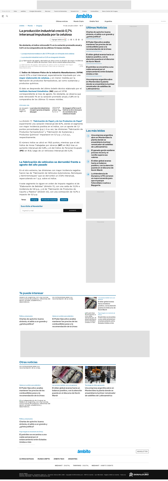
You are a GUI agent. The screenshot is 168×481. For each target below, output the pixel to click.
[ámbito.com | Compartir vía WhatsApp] (68, 39)
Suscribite (72, 210)
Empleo (84, 11)
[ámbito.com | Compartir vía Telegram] (79, 39)
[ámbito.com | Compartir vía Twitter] (73, 39)
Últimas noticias (62, 21)
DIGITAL (62, 465)
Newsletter (163, 21)
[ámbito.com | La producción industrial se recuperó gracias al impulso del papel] (23, 109)
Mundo (30, 26)
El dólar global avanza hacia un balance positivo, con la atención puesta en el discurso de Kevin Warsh (100, 58)
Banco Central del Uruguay (110, 11)
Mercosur (47, 11)
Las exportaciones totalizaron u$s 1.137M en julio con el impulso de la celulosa (47, 54)
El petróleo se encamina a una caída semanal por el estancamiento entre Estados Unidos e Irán (99, 70)
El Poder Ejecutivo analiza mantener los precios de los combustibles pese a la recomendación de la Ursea (98, 45)
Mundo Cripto (79, 21)
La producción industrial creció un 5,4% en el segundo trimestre (43, 57)
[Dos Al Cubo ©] (139, 475)
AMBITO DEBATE (102, 465)
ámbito (21, 26)
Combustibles (94, 11)
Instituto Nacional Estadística (33, 91)
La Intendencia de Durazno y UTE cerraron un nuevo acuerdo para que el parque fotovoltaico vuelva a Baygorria (102, 179)
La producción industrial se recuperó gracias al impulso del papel (40, 110)
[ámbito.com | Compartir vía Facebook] (71, 39)
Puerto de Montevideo (60, 11)
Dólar (15, 11)
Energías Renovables (35, 11)
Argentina (108, 21)
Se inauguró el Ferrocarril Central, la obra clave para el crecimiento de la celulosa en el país (72, 111)
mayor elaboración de (34, 78)
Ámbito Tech (94, 21)
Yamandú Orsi (74, 11)
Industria (64, 200)
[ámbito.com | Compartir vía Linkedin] (76, 39)
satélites (23, 11)
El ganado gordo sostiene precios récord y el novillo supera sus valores (103, 154)
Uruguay (39, 26)
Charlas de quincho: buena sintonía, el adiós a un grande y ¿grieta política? (100, 34)
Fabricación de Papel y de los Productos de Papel (58, 121)
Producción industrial (49, 200)
